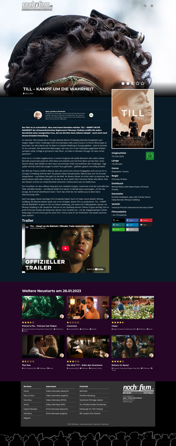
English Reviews (30, 409)
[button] (118, 220)
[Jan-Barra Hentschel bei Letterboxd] (91, 115)
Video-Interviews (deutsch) (57, 391)
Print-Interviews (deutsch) (57, 409)
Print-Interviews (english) (56, 413)
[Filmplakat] (133, 120)
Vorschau (28, 400)
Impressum (97, 424)
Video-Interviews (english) (57, 395)
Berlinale (83, 391)
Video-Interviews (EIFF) (55, 404)
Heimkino (28, 413)
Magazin (27, 418)
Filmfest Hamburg (87, 395)
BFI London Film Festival (90, 413)
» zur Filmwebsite (119, 215)
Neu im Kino (29, 395)
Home (26, 391)
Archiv (26, 404)
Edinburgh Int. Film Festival (91, 409)
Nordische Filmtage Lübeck (91, 400)
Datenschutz (105, 424)
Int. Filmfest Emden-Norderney (93, 404)
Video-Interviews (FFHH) (56, 400)
